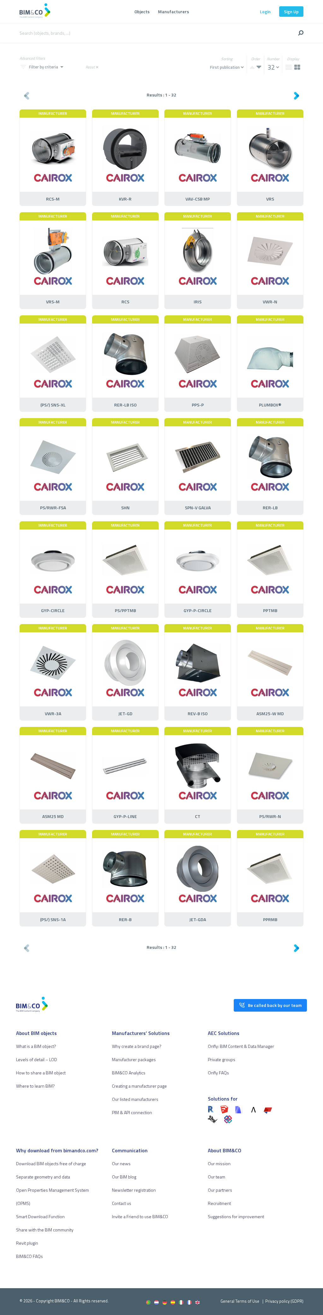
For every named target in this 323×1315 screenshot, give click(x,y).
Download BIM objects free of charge (51, 1163)
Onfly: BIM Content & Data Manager (241, 1046)
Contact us (121, 1203)
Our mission (219, 1163)
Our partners (220, 1190)
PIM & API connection (132, 1112)
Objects (142, 11)
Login (265, 11)
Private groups (221, 1059)
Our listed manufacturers (135, 1099)
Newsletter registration (134, 1190)
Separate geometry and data (43, 1176)
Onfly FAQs (218, 1072)
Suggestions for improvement (236, 1216)
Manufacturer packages (134, 1059)
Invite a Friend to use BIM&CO (140, 1216)
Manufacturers (173, 11)
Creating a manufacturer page (139, 1086)
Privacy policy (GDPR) (284, 1301)
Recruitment (219, 1203)
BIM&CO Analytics (128, 1072)
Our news (121, 1163)
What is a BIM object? (36, 1046)
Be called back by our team (275, 1005)
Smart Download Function (40, 1216)
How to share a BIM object (41, 1072)
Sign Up (291, 11)
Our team (216, 1176)
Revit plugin (27, 1243)
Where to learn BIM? (35, 1086)
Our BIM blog (124, 1176)
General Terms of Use (239, 1301)
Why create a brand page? (137, 1046)
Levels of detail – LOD (36, 1059)
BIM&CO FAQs (29, 1256)
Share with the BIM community (44, 1229)
